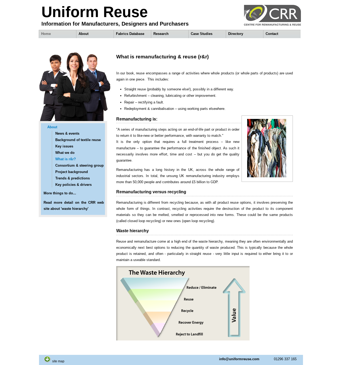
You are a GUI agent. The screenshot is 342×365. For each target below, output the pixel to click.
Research (161, 34)
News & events (67, 133)
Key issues (64, 146)
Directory (235, 34)
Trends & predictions (72, 178)
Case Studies (201, 34)
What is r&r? (65, 159)
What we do (65, 153)
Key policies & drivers (73, 185)
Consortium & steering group (79, 165)
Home (46, 34)
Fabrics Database (130, 34)
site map (58, 361)
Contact (272, 34)
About (83, 34)
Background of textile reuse (78, 140)
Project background (71, 172)
